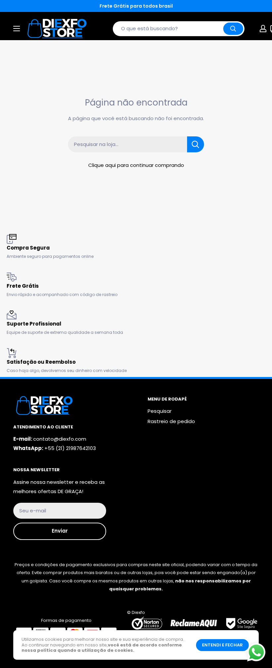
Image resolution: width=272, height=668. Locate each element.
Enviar (60, 530)
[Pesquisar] (233, 29)
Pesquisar (159, 411)
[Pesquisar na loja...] (195, 144)
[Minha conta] (263, 28)
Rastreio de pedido (171, 421)
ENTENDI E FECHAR (222, 645)
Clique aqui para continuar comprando (136, 165)
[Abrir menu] (16, 28)
